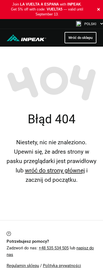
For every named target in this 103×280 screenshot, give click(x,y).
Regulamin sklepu (23, 265)
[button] (89, 24)
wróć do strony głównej (55, 170)
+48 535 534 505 (54, 248)
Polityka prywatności (62, 265)
